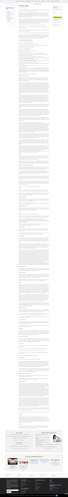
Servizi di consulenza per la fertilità (26, 481)
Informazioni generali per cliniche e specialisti (54, 488)
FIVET (32, 1)
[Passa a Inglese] (52, 1)
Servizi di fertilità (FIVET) (24, 489)
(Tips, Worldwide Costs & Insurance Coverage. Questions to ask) (45, 461)
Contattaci (44, 1)
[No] (66, 495)
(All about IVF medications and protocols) (23, 467)
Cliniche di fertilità (23, 490)
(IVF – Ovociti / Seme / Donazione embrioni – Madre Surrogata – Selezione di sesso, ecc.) (55, 462)
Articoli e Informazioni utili (24, 484)
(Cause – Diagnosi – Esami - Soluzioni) (12, 467)
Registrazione (23, 485)
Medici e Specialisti (23, 491)
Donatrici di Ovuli (23, 492)
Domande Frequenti (10, 17)
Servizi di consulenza (20, 1)
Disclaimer (50, 481)
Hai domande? (51, 489)
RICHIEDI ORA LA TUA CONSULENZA (19, 440)
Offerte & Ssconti (23, 493)
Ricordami (54, 16)
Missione (8, 12)
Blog (39, 1)
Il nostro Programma (10, 13)
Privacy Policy (51, 483)
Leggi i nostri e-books (48, 448)
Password (54, 12)
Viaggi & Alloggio (9, 18)
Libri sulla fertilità (23, 483)
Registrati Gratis (55, 20)
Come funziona (27, 1)
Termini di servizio (52, 482)
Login (21, 486)
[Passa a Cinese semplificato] (37, 4)
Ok (56, 495)
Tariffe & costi (9, 14)
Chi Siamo (36, 1)
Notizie (8, 16)
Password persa (55, 24)
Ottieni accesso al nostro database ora (19, 448)
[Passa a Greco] (48, 1)
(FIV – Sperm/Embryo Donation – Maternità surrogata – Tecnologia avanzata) (34, 461)
